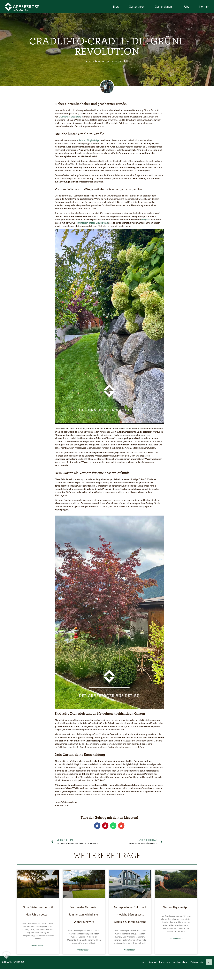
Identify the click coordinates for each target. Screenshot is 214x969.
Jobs (144, 962)
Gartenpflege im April (176, 907)
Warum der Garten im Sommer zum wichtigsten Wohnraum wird (83, 914)
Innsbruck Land (180, 962)
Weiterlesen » (37, 946)
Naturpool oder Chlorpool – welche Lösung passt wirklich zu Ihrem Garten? (130, 914)
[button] (97, 825)
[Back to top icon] (209, 962)
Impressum (164, 962)
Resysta (145, 219)
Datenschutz (196, 962)
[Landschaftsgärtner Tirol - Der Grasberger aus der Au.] (22, 6)
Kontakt (152, 962)
